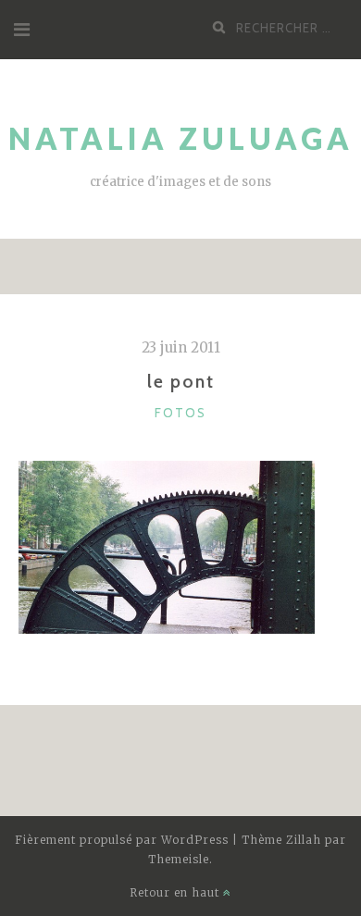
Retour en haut (176, 892)
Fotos (180, 412)
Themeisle (178, 859)
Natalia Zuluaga (181, 138)
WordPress (195, 840)
